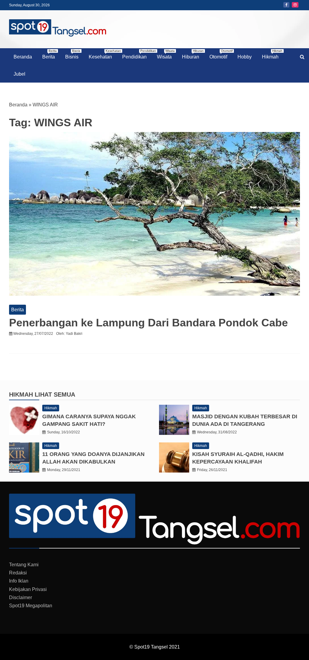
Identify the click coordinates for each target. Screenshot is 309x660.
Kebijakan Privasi (28, 589)
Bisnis (72, 54)
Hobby (244, 56)
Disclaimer (20, 597)
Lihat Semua (55, 394)
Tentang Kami (24, 564)
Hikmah (272, 54)
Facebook (286, 5)
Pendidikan (136, 54)
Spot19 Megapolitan (30, 605)
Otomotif (220, 54)
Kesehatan (102, 54)
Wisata (166, 54)
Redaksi (18, 572)
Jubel (19, 74)
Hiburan (193, 54)
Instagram (295, 5)
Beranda (23, 56)
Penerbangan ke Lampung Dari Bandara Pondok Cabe (148, 322)
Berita (49, 54)
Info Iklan (18, 580)
